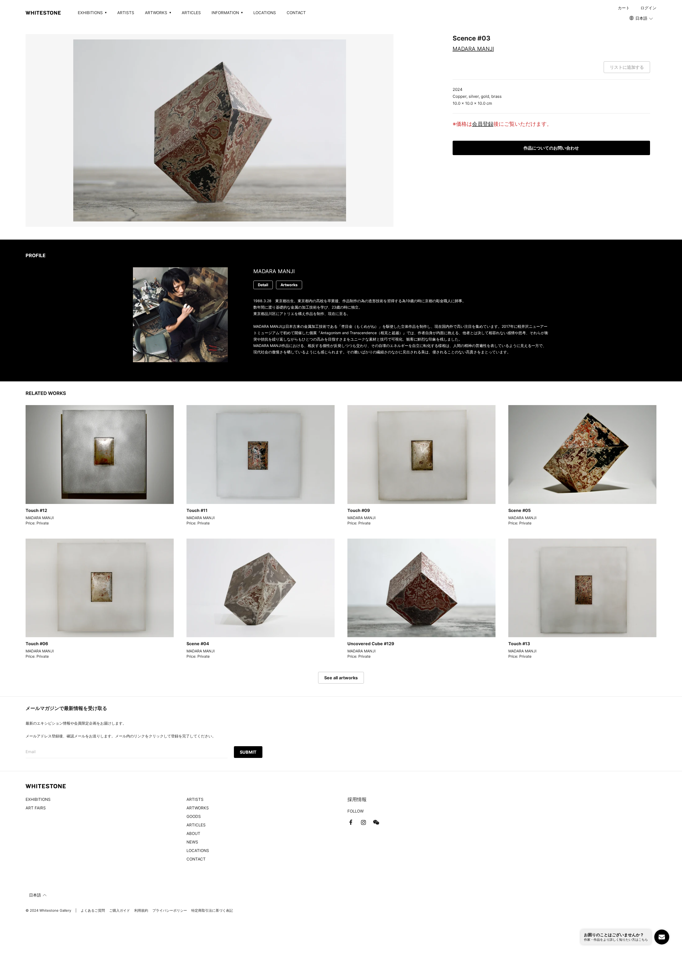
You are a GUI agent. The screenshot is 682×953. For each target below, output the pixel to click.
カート (624, 7)
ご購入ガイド (119, 910)
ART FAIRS (36, 807)
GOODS (193, 816)
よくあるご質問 (93, 910)
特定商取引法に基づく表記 (212, 910)
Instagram (363, 822)
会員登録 (482, 124)
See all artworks (341, 677)
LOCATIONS (264, 12)
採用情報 (357, 799)
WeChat (376, 822)
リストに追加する (627, 67)
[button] (641, 18)
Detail (263, 284)
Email (31, 751)
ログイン (648, 7)
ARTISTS (125, 12)
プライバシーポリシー (169, 910)
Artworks (289, 284)
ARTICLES (191, 12)
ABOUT (193, 833)
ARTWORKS (197, 807)
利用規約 (141, 910)
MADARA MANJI (473, 49)
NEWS (192, 842)
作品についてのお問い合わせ (551, 148)
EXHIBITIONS (38, 799)
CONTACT (296, 12)
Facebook (350, 822)
